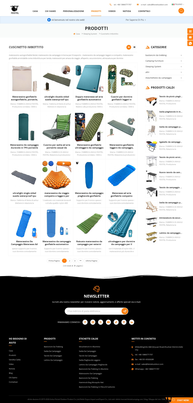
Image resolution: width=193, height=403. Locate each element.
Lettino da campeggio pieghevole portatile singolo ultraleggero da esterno (171, 233)
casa (35, 11)
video (11, 364)
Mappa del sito (155, 399)
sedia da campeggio (52, 351)
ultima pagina (91, 260)
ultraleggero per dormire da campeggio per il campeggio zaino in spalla (121, 243)
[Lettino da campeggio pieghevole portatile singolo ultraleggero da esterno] (152, 237)
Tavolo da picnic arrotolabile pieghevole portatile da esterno (171, 157)
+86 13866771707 (124, 4)
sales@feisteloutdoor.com (157, 4)
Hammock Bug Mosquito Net (91, 382)
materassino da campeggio (90, 373)
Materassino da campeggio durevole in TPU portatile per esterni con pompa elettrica (24, 146)
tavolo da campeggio (53, 355)
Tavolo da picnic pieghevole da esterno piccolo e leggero (171, 96)
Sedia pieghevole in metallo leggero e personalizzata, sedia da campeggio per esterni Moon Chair (171, 111)
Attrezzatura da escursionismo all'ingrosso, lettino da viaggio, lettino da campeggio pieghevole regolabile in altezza (171, 217)
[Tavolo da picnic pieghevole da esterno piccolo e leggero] (152, 101)
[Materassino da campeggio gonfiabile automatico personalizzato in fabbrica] (56, 223)
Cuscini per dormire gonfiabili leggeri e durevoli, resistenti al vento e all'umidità (121, 98)
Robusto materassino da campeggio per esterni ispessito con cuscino (89, 243)
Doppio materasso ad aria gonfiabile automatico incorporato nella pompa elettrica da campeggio (89, 98)
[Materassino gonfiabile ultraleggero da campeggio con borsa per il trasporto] (89, 127)
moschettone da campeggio (159, 77)
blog (11, 373)
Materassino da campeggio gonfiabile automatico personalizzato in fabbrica (57, 243)
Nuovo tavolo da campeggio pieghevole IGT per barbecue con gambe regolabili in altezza (171, 172)
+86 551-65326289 (146, 359)
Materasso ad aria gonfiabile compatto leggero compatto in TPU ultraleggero (122, 194)
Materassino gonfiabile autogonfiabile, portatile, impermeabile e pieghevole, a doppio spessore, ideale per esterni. (24, 98)
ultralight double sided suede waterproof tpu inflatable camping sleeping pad (56, 98)
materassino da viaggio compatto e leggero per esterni (56, 194)
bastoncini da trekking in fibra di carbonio (97, 387)
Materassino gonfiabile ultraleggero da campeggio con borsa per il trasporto (89, 146)
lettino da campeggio (53, 360)
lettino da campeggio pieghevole (93, 364)
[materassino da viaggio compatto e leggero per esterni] (56, 175)
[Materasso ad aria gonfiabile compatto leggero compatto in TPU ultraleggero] (121, 175)
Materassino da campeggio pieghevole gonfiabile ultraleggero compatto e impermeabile (89, 194)
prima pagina (54, 260)
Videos (112, 11)
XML (163, 399)
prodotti (96, 11)
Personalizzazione (73, 11)
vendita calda (14, 359)
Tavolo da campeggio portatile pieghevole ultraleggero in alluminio (171, 187)
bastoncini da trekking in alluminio (93, 369)
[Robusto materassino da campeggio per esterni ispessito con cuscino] (89, 223)
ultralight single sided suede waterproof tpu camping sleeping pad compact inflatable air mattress (24, 194)
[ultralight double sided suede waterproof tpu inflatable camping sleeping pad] (56, 78)
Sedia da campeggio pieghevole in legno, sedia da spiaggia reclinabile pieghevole (171, 202)
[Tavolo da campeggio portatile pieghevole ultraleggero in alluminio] (152, 192)
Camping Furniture (154, 60)
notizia (127, 11)
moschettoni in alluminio (89, 346)
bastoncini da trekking (156, 55)
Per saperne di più (135, 19)
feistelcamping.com (135, 399)
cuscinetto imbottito (109, 33)
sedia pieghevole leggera (89, 360)
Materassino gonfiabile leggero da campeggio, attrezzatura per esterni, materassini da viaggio (121, 146)
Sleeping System (90, 33)
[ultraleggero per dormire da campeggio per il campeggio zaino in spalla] (121, 223)
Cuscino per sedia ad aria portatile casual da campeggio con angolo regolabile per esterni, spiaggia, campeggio (56, 146)
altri (147, 72)
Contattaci (144, 11)
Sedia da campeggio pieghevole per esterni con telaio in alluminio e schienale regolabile (171, 126)
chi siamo (50, 11)
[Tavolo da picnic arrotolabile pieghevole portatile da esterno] (152, 161)
